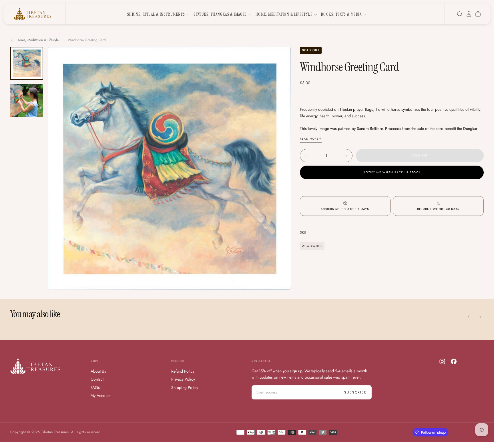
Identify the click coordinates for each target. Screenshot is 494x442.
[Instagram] (442, 361)
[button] (459, 14)
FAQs (95, 387)
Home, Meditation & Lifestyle (284, 14)
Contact (97, 379)
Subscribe (355, 392)
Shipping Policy (184, 387)
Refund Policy (182, 371)
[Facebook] (453, 361)
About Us (98, 371)
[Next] (480, 317)
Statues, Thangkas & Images (220, 14)
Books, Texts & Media (341, 14)
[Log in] (468, 14)
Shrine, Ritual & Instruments (156, 14)
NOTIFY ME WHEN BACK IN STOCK (392, 172)
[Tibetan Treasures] (35, 366)
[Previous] (468, 317)
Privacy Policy (183, 379)
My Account (100, 395)
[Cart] (478, 14)
